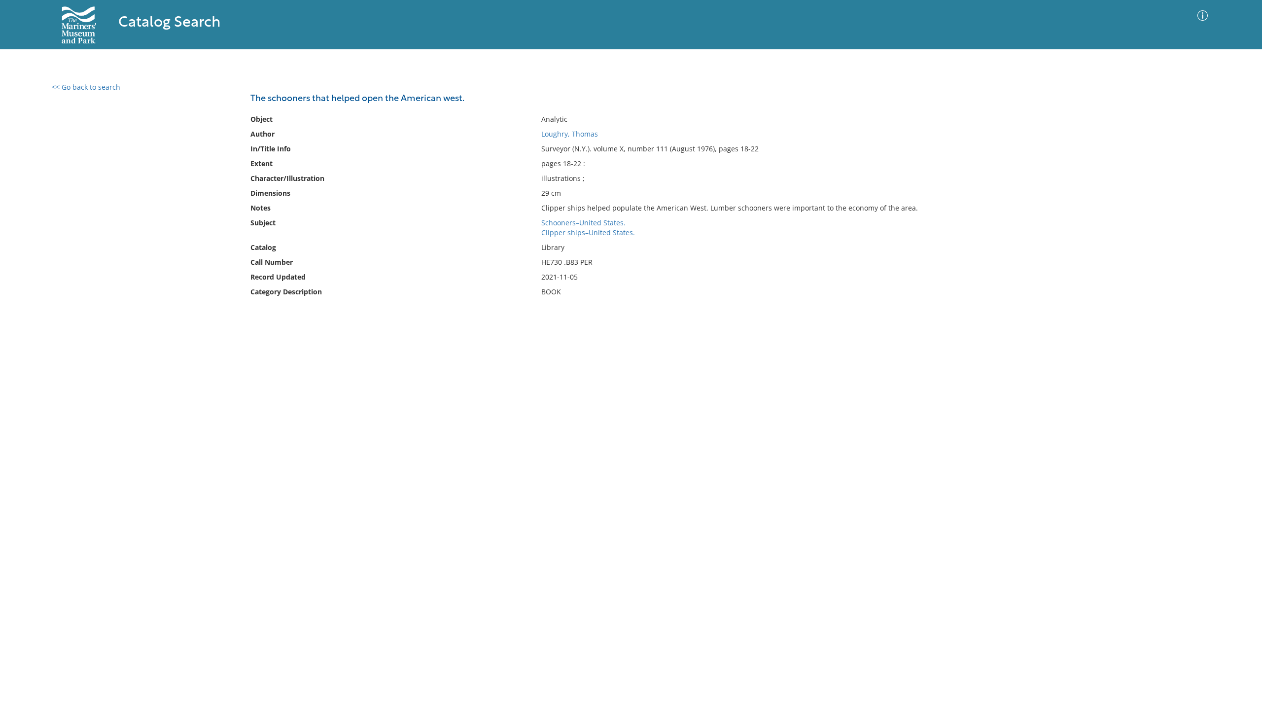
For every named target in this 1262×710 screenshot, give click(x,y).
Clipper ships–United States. (588, 232)
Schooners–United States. (583, 222)
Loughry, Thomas (569, 134)
